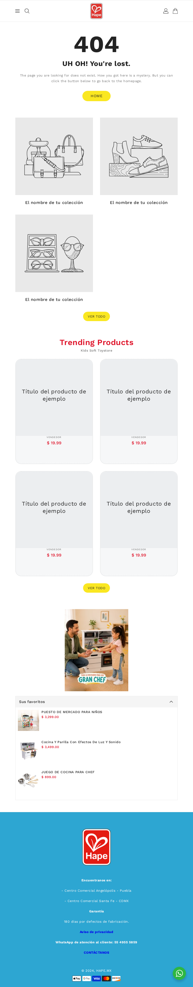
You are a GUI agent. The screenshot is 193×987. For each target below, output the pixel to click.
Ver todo (96, 316)
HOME (96, 96)
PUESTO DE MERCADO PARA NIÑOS (71, 712)
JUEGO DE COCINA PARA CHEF (68, 772)
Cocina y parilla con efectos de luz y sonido (81, 742)
